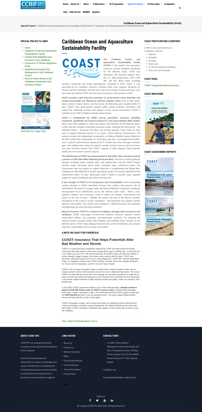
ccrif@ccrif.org (109, 370)
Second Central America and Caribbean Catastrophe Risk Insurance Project (38, 81)
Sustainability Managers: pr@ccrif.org (119, 377)
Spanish (95, 12)
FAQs (66, 356)
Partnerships (154, 4)
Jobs (65, 12)
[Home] (33, 5)
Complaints (169, 4)
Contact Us (68, 347)
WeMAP (86, 12)
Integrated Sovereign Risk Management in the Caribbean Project (39, 72)
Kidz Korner (75, 12)
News (86, 4)
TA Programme (116, 4)
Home (65, 4)
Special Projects (136, 4)
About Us (75, 4)
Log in (66, 384)
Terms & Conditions (72, 369)
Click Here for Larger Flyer (33, 131)
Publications (99, 4)
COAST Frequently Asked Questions (161, 85)
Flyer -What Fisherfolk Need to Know (79, 321)
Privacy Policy (70, 374)
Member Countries (72, 352)
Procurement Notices (73, 361)
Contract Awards (71, 365)
